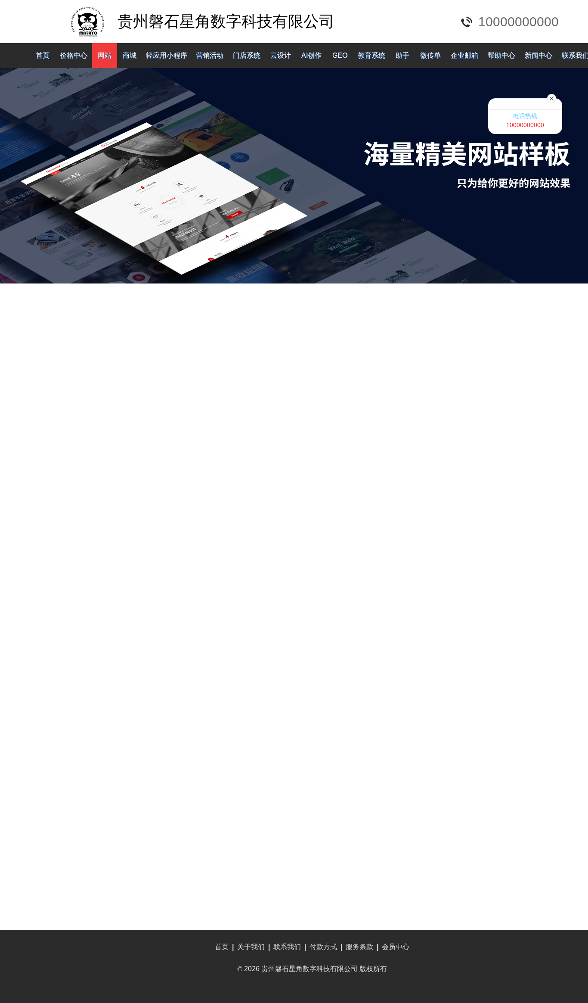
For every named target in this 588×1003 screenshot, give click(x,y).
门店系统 (246, 55)
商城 (129, 55)
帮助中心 (501, 55)
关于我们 (251, 946)
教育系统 (371, 55)
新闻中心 (538, 55)
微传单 (430, 55)
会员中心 (395, 946)
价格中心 (73, 55)
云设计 (280, 55)
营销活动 (209, 55)
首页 (43, 55)
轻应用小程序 (166, 55)
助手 (402, 55)
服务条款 (359, 946)
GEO (339, 55)
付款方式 (323, 946)
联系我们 (287, 946)
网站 (104, 55)
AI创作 (311, 55)
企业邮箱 (464, 55)
